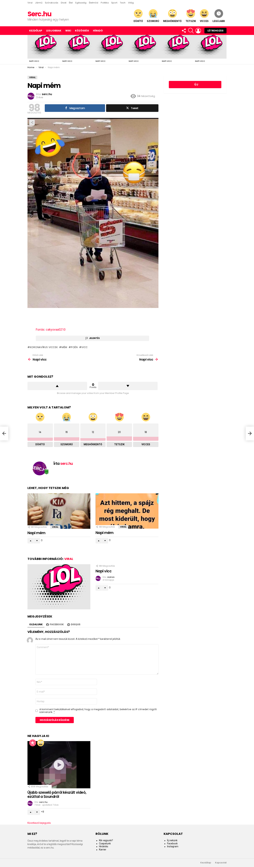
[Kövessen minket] (183, 30)
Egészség (80, 2)
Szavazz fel (57, 386)
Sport (114, 2)
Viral (29, 2)
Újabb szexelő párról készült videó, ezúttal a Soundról (56, 794)
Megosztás (32, 122)
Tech (122, 2)
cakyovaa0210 (55, 329)
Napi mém (36, 532)
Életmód (93, 2)
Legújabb (219, 21)
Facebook (172, 843)
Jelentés (94, 338)
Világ (131, 2)
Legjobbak (53, 30)
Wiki (68, 30)
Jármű (38, 2)
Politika (105, 2)
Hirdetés (103, 846)
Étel (71, 2)
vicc (84, 347)
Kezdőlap (35, 30)
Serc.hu (39, 14)
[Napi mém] (58, 511)
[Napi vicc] (44, 47)
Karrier (102, 849)
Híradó (98, 30)
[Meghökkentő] (40, 742)
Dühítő (138, 21)
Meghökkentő (172, 21)
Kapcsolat (221, 862)
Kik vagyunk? (106, 840)
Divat (63, 2)
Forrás (40, 329)
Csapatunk (105, 843)
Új (196, 84)
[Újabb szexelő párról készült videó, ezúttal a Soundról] (58, 764)
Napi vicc (34, 61)
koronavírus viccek (44, 347)
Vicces (204, 21)
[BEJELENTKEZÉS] (198, 30)
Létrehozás (215, 30)
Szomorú (153, 21)
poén (74, 347)
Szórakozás (51, 2)
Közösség (82, 30)
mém (64, 347)
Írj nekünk (172, 840)
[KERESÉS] (191, 30)
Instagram (172, 846)
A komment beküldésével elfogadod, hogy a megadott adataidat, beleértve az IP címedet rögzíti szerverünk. (98, 710)
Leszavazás (128, 386)
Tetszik (191, 21)
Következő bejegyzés (39, 823)
